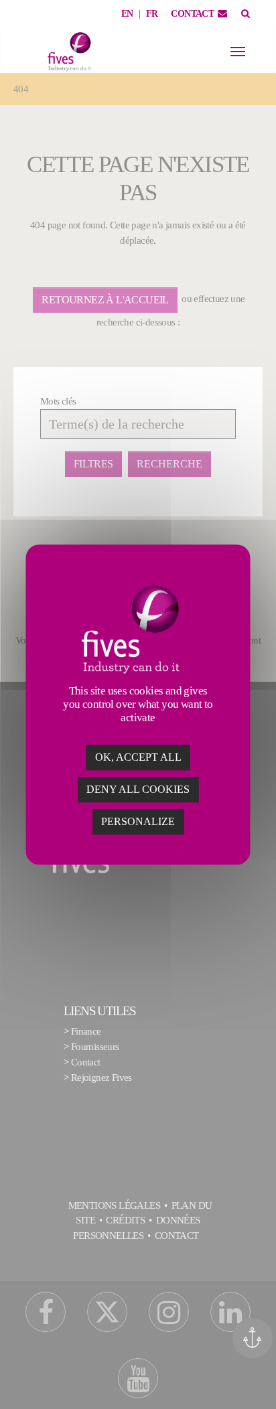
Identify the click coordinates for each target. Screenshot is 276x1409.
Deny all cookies (138, 789)
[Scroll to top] (257, 1380)
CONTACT (192, 14)
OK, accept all (138, 757)
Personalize (138, 821)
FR (152, 14)
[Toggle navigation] (237, 51)
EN (127, 14)
